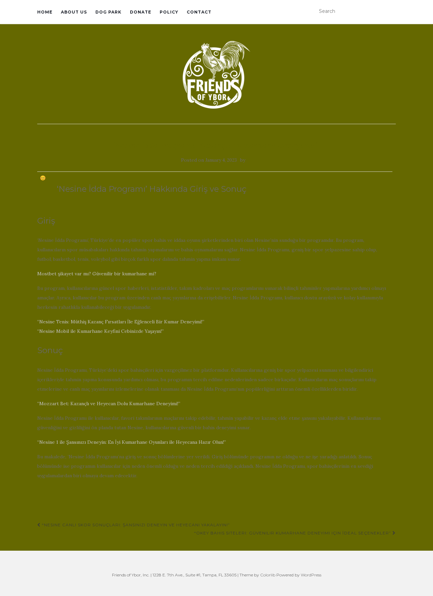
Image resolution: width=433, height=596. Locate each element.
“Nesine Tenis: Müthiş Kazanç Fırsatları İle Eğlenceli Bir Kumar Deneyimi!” (120, 322)
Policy (169, 12)
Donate (140, 12)
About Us (74, 12)
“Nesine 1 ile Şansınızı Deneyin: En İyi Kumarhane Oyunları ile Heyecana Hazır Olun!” (131, 442)
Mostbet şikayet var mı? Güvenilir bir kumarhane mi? (96, 274)
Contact (199, 12)
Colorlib (267, 574)
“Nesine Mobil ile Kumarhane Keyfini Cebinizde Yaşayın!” (100, 331)
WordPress (311, 574)
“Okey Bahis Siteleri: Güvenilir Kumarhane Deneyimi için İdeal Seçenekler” (293, 532)
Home (44, 12)
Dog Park (108, 12)
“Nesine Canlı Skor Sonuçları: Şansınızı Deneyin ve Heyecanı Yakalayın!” (135, 524)
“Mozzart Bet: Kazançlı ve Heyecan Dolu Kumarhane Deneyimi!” (108, 403)
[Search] (391, 11)
